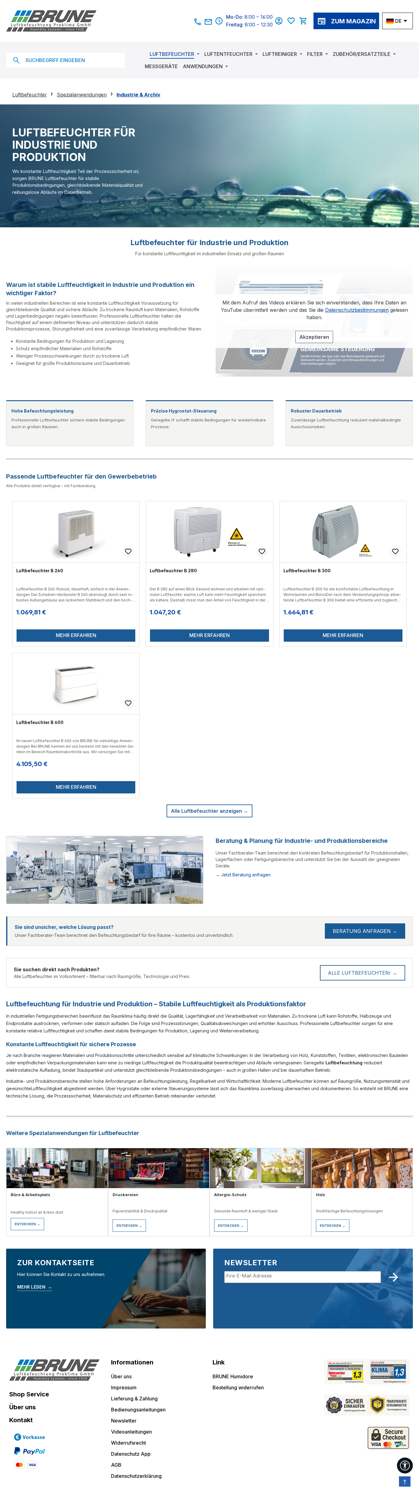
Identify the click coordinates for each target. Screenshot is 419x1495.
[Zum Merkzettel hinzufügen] (128, 551)
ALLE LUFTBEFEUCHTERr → (362, 973)
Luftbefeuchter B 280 (173, 570)
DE (398, 21)
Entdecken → (27, 1224)
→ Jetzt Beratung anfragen (243, 874)
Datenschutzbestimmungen (357, 310)
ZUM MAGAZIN (353, 21)
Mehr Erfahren (76, 635)
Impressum (123, 1387)
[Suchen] (16, 60)
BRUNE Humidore (233, 1376)
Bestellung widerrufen (238, 1387)
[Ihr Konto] (280, 20)
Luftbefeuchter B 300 (307, 570)
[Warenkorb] (305, 20)
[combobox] (65, 60)
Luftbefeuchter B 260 (39, 570)
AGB (116, 1465)
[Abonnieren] (393, 1277)
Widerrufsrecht (128, 1443)
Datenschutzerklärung (136, 1476)
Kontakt (21, 1420)
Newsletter (123, 1421)
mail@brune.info (208, 22)
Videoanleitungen (131, 1432)
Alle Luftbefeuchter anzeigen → (209, 811)
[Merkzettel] (292, 20)
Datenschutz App (131, 1454)
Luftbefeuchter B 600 (39, 722)
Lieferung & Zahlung (134, 1398)
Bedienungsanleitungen (138, 1410)
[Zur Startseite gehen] (95, 21)
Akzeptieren (314, 337)
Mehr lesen (34, 1287)
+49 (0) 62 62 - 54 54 (197, 22)
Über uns (22, 1407)
